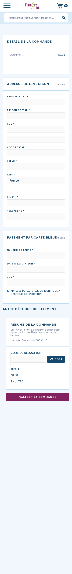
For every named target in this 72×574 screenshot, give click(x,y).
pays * (11, 174)
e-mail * (12, 197)
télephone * (15, 211)
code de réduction (26, 353)
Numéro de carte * (20, 250)
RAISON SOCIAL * (18, 110)
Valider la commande (37, 397)
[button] (7, 6)
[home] (33, 5)
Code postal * (17, 147)
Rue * (10, 124)
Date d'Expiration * (21, 263)
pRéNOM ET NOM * (18, 96)
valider (56, 359)
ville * (12, 161)
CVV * (10, 277)
